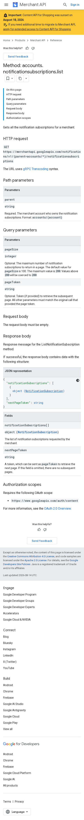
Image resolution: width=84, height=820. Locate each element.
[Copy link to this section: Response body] (35, 336)
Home (6, 40)
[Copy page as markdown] (20, 78)
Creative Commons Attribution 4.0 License (30, 556)
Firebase (8, 697)
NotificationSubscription (44, 391)
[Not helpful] (33, 48)
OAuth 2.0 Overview (57, 508)
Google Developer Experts (19, 607)
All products (10, 785)
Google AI (9, 779)
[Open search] (65, 4)
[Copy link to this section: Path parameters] (38, 180)
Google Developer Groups (18, 600)
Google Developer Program (19, 594)
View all (8, 729)
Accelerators (11, 613)
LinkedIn (8, 655)
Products (20, 40)
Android (8, 685)
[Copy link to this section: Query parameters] (41, 230)
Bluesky (8, 643)
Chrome (8, 691)
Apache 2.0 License (35, 560)
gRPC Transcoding (35, 169)
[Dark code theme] (78, 380)
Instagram (9, 649)
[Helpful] (27, 48)
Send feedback (18, 56)
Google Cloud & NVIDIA (17, 619)
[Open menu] (6, 4)
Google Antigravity (14, 710)
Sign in (75, 4)
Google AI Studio (13, 703)
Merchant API (33, 4)
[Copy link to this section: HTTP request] (32, 139)
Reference (56, 40)
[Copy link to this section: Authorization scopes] (45, 485)
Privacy (19, 801)
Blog (6, 636)
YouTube (8, 668)
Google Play (10, 722)
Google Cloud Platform (17, 773)
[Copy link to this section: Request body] (32, 317)
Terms (7, 801)
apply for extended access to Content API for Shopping (37, 29)
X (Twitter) (9, 661)
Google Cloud (11, 716)
